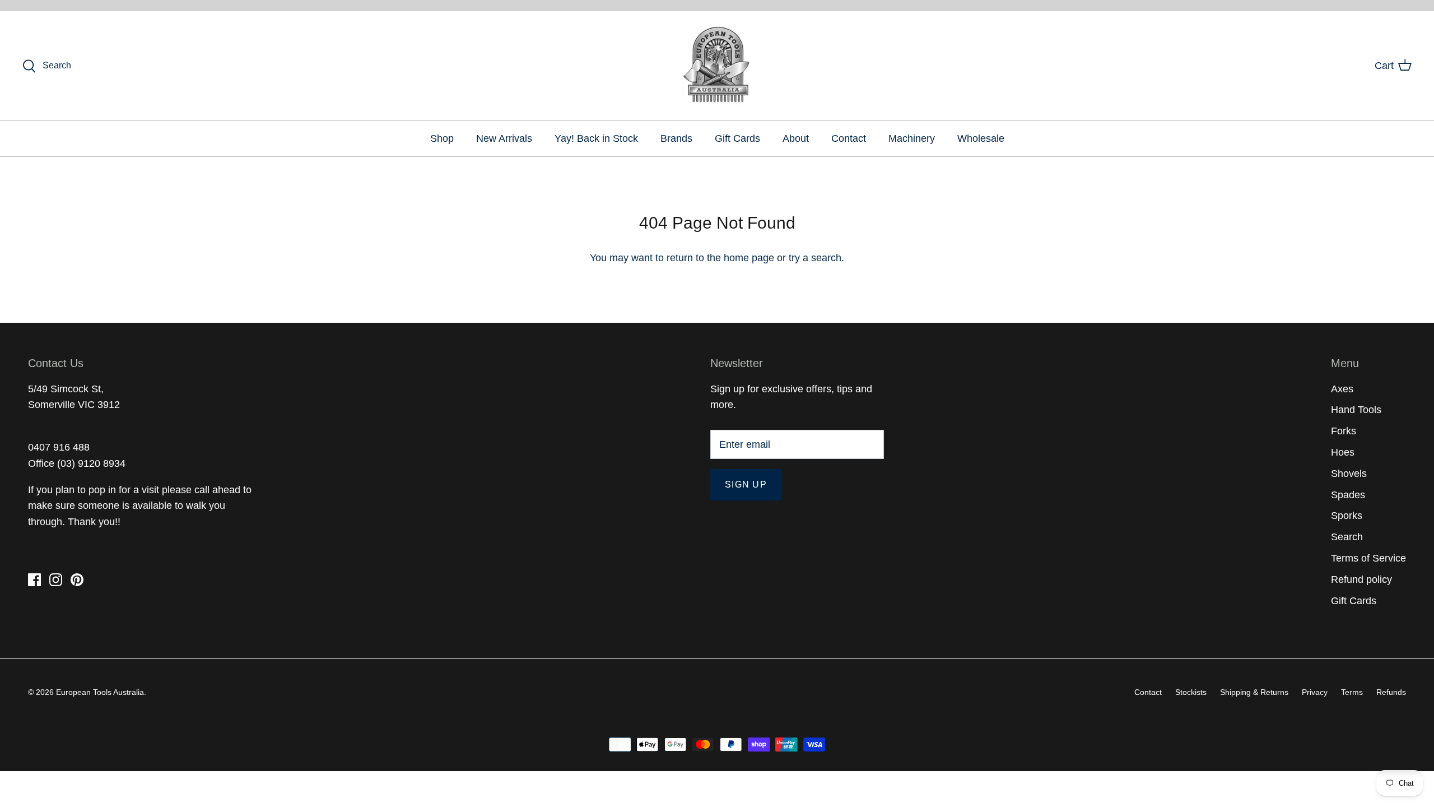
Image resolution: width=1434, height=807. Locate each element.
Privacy (1315, 692)
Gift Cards (737, 138)
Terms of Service (1368, 558)
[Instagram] (55, 579)
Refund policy (1361, 579)
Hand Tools (1356, 409)
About (796, 138)
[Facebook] (34, 579)
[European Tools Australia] (717, 65)
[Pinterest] (77, 579)
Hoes (1342, 452)
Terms (1352, 692)
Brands (676, 138)
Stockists (1191, 692)
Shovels (1349, 473)
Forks (1343, 431)
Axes (1342, 389)
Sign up (746, 484)
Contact (848, 138)
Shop (442, 138)
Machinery (911, 138)
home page (749, 257)
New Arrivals (504, 138)
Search (1347, 536)
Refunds (1391, 692)
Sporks (1346, 515)
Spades (1348, 494)
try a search (815, 257)
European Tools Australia (100, 692)
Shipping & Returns (1254, 692)
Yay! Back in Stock (596, 138)
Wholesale (980, 138)
